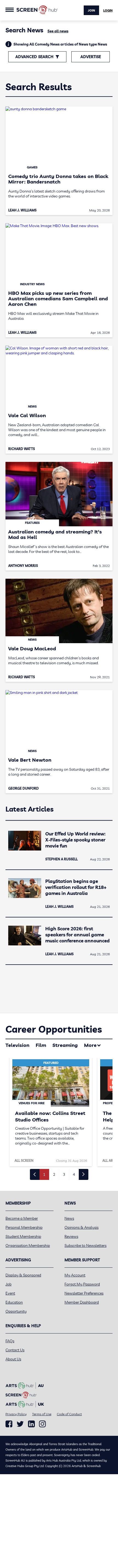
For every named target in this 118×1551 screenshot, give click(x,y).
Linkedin (31, 1424)
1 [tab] (44, 1174)
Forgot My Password (82, 1284)
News (69, 1218)
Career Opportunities (53, 1029)
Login (108, 10)
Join (91, 10)
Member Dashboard (81, 1302)
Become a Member (21, 1218)
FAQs (9, 1340)
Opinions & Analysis (81, 1227)
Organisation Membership (27, 1245)
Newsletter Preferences (83, 1293)
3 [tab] (64, 1174)
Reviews (71, 1236)
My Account (74, 1275)
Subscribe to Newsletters (85, 1245)
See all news (57, 31)
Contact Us (14, 1349)
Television (17, 1045)
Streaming (65, 1045)
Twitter (20, 1424)
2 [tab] (54, 1174)
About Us (13, 1359)
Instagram (42, 1424)
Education (14, 1302)
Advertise (90, 56)
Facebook (8, 1424)
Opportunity (16, 1311)
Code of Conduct (69, 1414)
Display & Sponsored (23, 1275)
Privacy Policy (16, 1414)
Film (41, 1045)
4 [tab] (74, 1174)
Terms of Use (41, 1414)
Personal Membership (24, 1227)
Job (8, 1284)
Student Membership (23, 1236)
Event (10, 1293)
